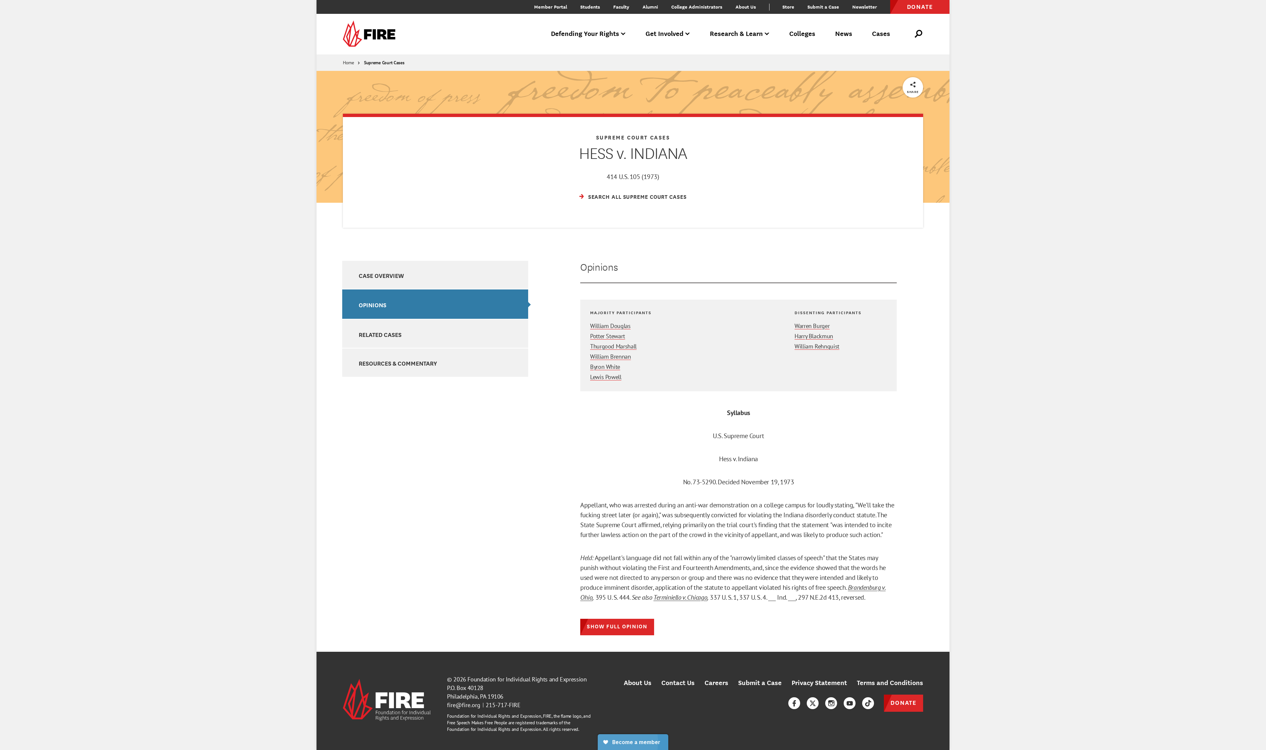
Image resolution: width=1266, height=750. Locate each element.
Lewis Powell (605, 377)
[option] (435, 275)
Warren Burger (812, 326)
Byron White (605, 367)
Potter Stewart (607, 336)
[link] (371, 34)
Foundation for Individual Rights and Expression (527, 679)
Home (348, 63)
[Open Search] (919, 34)
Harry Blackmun (814, 336)
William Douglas (610, 326)
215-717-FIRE (503, 705)
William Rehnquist (817, 346)
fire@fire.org (463, 705)
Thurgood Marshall (613, 346)
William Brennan (610, 356)
